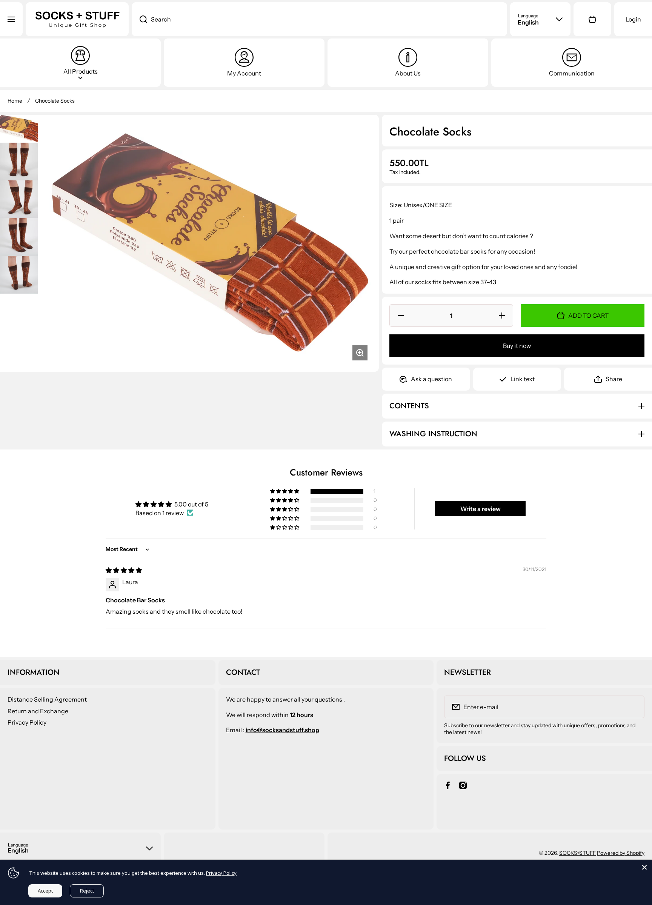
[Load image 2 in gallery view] (19, 161)
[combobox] (319, 19)
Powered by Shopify (620, 853)
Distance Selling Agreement (47, 699)
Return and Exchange (38, 711)
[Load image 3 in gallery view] (19, 199)
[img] (124, 570)
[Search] (139, 19)
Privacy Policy (27, 722)
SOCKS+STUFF (577, 853)
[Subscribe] (633, 707)
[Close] (644, 867)
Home (15, 100)
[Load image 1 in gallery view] (19, 129)
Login (633, 19)
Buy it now (517, 345)
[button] (592, 19)
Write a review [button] (480, 509)
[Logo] (77, 19)
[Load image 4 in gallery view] (19, 237)
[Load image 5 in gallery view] (19, 275)
